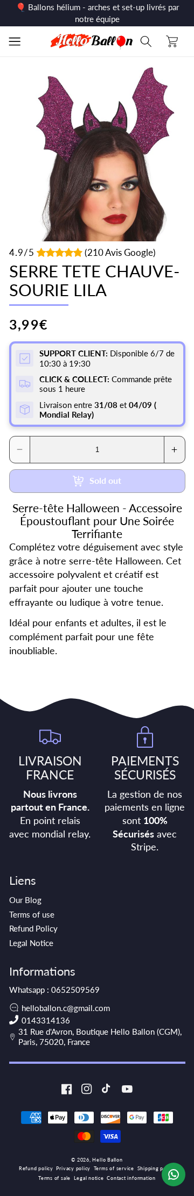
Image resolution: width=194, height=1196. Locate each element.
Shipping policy (156, 1168)
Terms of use (31, 914)
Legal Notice (31, 943)
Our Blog (25, 900)
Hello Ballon (107, 1160)
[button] (14, 41)
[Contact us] (173, 1174)
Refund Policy (33, 928)
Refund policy (36, 1168)
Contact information (131, 1178)
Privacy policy (73, 1168)
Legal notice (89, 1178)
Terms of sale (54, 1178)
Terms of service (114, 1168)
